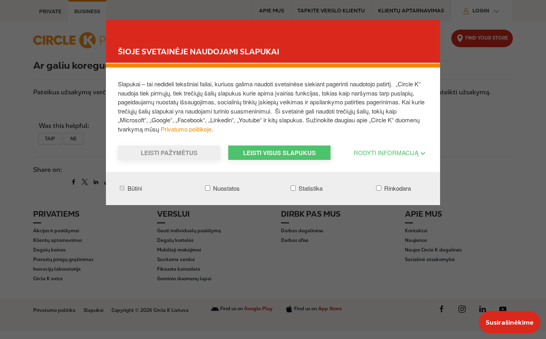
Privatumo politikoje (186, 129)
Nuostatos (225, 188)
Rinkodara (397, 188)
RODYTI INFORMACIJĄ (387, 152)
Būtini (134, 188)
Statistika (310, 188)
